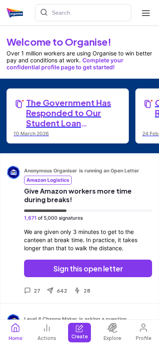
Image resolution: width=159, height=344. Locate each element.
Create (79, 336)
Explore (112, 338)
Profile (143, 338)
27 (37, 290)
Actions (47, 338)
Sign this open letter (88, 268)
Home (15, 338)
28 (87, 290)
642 (62, 290)
